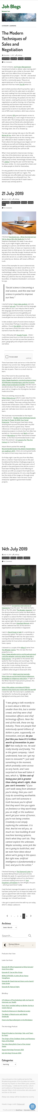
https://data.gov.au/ (9, 398)
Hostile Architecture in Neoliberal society (16, 1011)
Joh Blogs (11, 7)
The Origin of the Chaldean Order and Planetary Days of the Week (18, 1040)
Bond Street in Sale (15, 632)
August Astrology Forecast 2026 (13, 1050)
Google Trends (22, 335)
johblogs (19, 55)
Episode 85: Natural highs (11, 987)
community (5, 59)
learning (20, 59)
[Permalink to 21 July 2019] (19, 213)
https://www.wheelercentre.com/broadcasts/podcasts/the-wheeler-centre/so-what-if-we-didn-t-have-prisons (19, 656)
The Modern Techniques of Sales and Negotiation (14, 41)
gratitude (14, 59)
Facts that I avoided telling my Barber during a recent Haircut (18, 1007)
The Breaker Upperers (24, 610)
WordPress (19, 1110)
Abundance (11, 435)
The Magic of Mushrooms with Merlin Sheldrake (15, 1015)
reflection (28, 59)
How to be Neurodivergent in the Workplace (17, 1020)
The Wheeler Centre (9, 650)
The (18, 872)
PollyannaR (21, 1104)
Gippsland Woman (22, 623)
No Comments (8, 62)
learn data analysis (20, 304)
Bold (25, 433)
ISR (14, 115)
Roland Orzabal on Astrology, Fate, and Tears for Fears (17, 1034)
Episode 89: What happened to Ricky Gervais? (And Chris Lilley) (17, 968)
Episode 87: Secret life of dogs (12, 972)
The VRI (22, 84)
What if (23, 648)
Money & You (6, 135)
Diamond (23, 872)
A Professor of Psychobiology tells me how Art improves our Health (18, 1001)
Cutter (28, 872)
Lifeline (6, 162)
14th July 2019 (14, 548)
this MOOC (17, 326)
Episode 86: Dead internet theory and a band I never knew (18, 982)
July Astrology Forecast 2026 (11, 1053)
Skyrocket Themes (29, 1110)
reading (30, 202)
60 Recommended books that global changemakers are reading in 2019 (19, 449)
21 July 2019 (13, 193)
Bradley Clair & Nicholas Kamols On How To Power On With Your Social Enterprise (19, 420)
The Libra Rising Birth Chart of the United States (16, 1045)
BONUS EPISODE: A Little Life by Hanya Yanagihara (15, 977)
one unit (12, 306)
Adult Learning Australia (21, 674)
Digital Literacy (15, 202)
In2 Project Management (22, 67)
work (3, 204)
